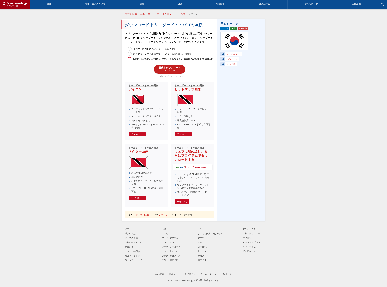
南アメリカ (153, 14)
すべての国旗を (144, 215)
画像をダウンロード (169, 69)
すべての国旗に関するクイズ (211, 233)
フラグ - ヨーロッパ (171, 246)
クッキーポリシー (209, 274)
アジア (201, 242)
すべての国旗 (131, 238)
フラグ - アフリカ (170, 238)
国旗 (49, 4)
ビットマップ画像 (189, 88)
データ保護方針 (188, 274)
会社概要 (356, 4)
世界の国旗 (13, 6)
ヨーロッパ (203, 246)
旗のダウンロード (133, 260)
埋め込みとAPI (249, 251)
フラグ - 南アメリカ (171, 260)
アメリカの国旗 (132, 251)
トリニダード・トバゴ (174, 14)
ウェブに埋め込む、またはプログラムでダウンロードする (191, 154)
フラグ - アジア (169, 242)
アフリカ (202, 238)
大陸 (141, 4)
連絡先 (172, 274)
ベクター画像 (143, 150)
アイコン (143, 88)
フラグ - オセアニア (171, 255)
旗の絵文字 (264, 4)
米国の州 (220, 4)
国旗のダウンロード (252, 233)
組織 (180, 4)
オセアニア (203, 255)
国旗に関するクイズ (95, 4)
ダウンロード (311, 4)
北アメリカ (203, 251)
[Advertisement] (241, 88)
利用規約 (227, 274)
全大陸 (165, 233)
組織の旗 (129, 246)
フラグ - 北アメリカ (171, 251)
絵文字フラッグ (132, 255)
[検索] (382, 4)
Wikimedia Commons (181, 54)
